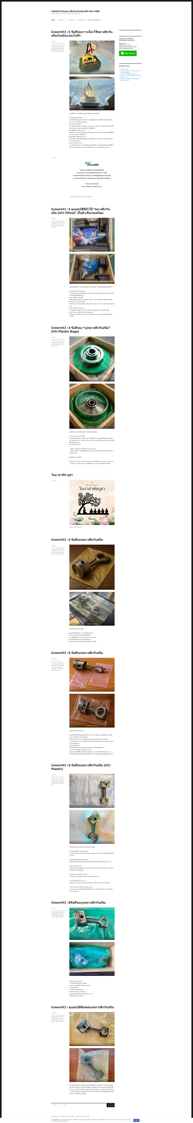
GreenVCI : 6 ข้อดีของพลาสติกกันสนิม (77, 653)
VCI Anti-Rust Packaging (57, 43)
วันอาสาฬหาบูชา (62, 475)
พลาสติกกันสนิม (60, 668)
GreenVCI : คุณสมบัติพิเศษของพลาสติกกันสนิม (82, 1007)
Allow (136, 1120)
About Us (61, 20)
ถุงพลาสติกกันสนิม (59, 46)
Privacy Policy (81, 20)
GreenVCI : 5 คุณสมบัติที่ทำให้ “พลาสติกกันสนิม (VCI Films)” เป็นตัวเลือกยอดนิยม (80, 211)
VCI (52, 660)
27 (65, 1105)
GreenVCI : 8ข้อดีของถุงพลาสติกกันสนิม (78, 902)
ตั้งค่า (67, 1121)
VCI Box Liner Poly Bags (57, 45)
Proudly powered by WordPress (82, 1116)
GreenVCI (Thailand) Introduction (128, 74)
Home (53, 20)
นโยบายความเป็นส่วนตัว (93, 20)
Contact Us (71, 20)
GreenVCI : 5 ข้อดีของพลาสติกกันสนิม (77, 539)
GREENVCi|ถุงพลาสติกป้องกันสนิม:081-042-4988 (75, 11)
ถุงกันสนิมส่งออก (60, 664)
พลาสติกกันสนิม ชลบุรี (58, 51)
